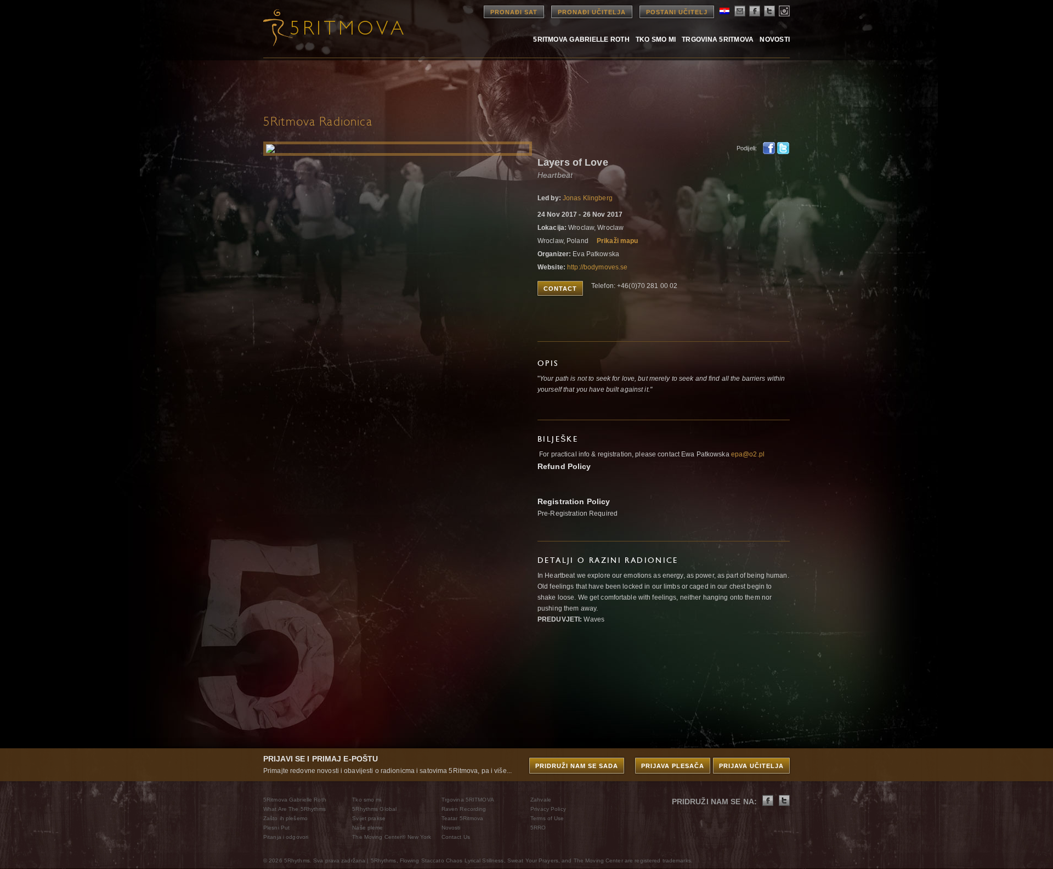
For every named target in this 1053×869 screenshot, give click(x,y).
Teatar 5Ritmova (462, 818)
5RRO (538, 828)
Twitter (783, 148)
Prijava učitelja (751, 766)
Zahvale (540, 800)
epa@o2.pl (748, 454)
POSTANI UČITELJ (676, 12)
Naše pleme (367, 828)
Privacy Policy (548, 809)
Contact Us (455, 837)
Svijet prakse (369, 818)
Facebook (768, 148)
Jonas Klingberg (588, 198)
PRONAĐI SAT (513, 12)
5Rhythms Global (374, 809)
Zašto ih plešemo (285, 818)
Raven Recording (463, 809)
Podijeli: (747, 148)
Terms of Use (547, 818)
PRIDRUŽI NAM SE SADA (576, 766)
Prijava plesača (672, 766)
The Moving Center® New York (391, 837)
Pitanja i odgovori (285, 837)
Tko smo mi (656, 39)
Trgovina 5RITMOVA (718, 39)
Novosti (775, 39)
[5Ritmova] (323, 27)
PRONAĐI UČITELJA (592, 12)
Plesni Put (276, 828)
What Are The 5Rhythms (294, 809)
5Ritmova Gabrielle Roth (581, 39)
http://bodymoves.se (597, 267)
